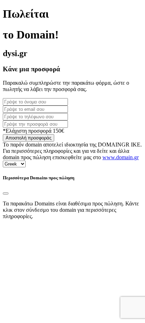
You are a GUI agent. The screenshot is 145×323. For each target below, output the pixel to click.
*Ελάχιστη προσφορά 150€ (33, 131)
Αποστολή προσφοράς (28, 137)
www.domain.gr (120, 157)
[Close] (5, 193)
